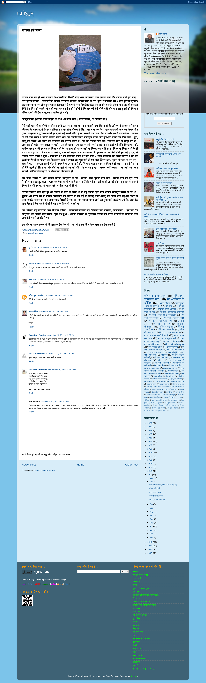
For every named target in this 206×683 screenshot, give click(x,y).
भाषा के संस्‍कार (160, 381)
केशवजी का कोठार (157, 392)
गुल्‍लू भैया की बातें (176, 379)
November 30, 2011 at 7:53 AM (62, 370)
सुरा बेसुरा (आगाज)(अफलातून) (143, 669)
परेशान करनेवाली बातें (153, 395)
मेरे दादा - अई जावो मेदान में (156, 335)
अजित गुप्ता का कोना (36, 295)
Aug (152, 511)
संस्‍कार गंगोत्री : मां (157, 389)
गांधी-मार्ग (160, 360)
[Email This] (56, 229)
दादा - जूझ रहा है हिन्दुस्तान (159, 400)
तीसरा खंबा (136, 612)
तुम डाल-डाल (148, 381)
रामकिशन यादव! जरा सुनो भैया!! (167, 168)
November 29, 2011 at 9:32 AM (50, 280)
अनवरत (135, 571)
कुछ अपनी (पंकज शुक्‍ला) (141, 588)
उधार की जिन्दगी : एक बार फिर (166, 229)
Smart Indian (35, 264)
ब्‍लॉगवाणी (136, 625)
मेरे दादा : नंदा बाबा (172, 341)
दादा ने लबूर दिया (155, 492)
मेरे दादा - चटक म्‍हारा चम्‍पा (160, 320)
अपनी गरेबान (165, 303)
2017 (149, 456)
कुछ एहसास (137, 592)
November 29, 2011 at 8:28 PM (60, 354)
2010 (149, 542)
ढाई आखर (136, 608)
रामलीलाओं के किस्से (172, 373)
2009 (149, 546)
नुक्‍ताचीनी (136, 618)
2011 (149, 475)
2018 (149, 453)
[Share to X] (62, 229)
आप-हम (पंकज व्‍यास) (140, 575)
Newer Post (29, 464)
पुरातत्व (160, 402)
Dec (152, 478)
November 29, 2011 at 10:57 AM (53, 311)
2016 (149, 460)
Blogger (134, 676)
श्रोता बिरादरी (137, 655)
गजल (180, 397)
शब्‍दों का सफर (138, 649)
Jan (151, 537)
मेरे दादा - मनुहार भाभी (167, 338)
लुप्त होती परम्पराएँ (169, 397)
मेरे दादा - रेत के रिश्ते (163, 323)
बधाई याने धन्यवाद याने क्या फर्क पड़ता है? (163, 485)
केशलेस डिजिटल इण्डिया (159, 379)
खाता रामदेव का (164, 384)
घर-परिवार (169, 392)
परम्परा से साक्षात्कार (156, 496)
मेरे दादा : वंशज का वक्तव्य (169, 332)
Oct (151, 504)
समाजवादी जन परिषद (140, 659)
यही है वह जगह (138, 632)
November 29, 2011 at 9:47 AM (59, 295)
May (152, 523)
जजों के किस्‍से (180, 392)
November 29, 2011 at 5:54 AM (53, 248)
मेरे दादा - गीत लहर (171, 405)
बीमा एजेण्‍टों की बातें (178, 384)
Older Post (131, 464)
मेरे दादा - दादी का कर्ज (158, 408)
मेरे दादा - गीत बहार (158, 405)
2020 (149, 445)
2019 (149, 449)
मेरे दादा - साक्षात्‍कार (161, 357)
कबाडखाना (136, 582)
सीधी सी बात (160, 243)
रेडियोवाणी (136, 642)
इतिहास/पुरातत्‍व (151, 384)
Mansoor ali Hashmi (38, 370)
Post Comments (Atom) (44, 470)
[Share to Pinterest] (67, 229)
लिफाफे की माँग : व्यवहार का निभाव (156, 275)
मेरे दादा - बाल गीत (174, 365)
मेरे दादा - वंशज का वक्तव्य (176, 381)
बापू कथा (164, 355)
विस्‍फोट (135, 645)
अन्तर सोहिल (33, 311)
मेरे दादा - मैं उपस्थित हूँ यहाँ (174, 344)
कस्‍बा (135, 585)
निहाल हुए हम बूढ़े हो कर (164, 183)
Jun (151, 519)
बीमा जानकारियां (172, 347)
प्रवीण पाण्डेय (34, 248)
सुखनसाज (136, 662)
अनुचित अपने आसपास (167, 309)
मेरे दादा (169, 306)
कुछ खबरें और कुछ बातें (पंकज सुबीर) (146, 595)
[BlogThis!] (59, 229)
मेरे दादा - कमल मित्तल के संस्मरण (158, 387)
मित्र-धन (136, 629)
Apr (151, 526)
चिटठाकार (136, 598)
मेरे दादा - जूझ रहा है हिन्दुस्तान (162, 315)
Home (80, 464)
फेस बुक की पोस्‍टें (170, 402)
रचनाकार (136, 635)
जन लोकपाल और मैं (155, 347)
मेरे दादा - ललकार (162, 363)
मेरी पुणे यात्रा (173, 371)
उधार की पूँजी (172, 352)
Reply (31, 255)
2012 (149, 471)
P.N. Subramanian (37, 354)
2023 (149, 434)
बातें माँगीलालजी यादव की (175, 350)
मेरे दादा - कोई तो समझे (174, 318)
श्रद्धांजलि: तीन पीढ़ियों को (165, 139)
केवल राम (32, 280)
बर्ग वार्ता (135, 622)
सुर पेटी (135, 665)
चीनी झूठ (146, 400)
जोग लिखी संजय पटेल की (142, 602)
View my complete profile (155, 73)
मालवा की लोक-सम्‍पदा (35, 233)
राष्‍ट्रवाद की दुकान (155, 352)
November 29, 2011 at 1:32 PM (60, 335)
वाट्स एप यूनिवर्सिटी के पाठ (159, 410)
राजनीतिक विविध (155, 397)
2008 (149, 549)
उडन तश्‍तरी (137, 578)
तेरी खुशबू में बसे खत (140, 615)
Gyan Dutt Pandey (37, 335)
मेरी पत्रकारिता (159, 365)
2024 (149, 431)
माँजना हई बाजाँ (154, 489)
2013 (149, 467)
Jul (151, 515)
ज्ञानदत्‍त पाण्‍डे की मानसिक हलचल (144, 605)
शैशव (134, 652)
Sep (152, 508)
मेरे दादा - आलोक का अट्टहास (172, 312)
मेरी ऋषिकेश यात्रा (169, 395)
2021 (149, 441)
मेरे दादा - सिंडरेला (173, 408)
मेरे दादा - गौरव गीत (167, 329)
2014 (149, 464)
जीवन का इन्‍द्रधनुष (155, 295)
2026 (149, 423)
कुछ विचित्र (158, 376)
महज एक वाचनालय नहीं (157, 500)
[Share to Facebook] (64, 229)
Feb (152, 534)
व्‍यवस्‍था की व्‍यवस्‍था (170, 368)
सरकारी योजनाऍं (171, 389)
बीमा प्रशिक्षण (170, 376)
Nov (152, 482)
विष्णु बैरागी (163, 34)
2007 (149, 553)
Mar (152, 530)
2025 (149, 427)
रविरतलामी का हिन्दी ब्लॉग (141, 639)
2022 (149, 438)
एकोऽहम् (25, 13)
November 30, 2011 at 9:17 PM (55, 401)
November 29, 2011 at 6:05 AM (55, 264)
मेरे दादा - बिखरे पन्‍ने (152, 344)
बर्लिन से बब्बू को (166, 326)
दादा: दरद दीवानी (173, 400)
